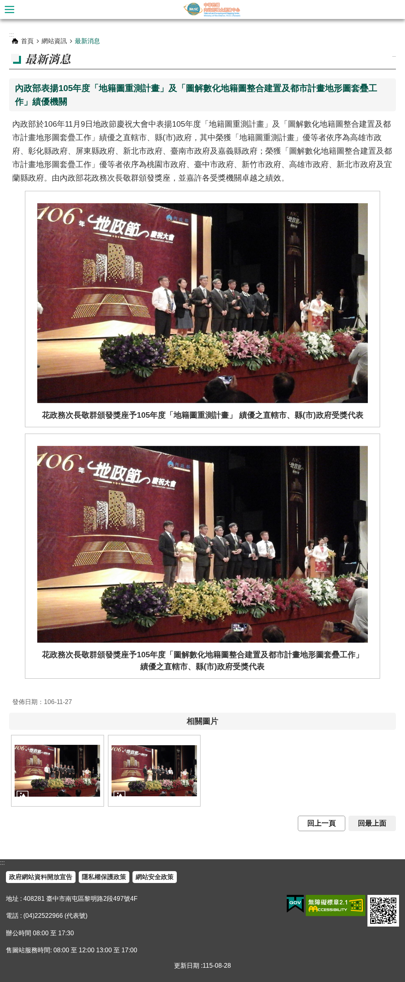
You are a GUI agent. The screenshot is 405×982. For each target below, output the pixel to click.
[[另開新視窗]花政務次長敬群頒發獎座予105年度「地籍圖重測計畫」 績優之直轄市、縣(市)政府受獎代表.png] (57, 770)
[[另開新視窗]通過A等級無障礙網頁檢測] (335, 905)
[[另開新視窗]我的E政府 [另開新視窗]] (295, 904)
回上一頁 (321, 823)
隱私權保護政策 (104, 877)
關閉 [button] (9, 9)
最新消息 (87, 41)
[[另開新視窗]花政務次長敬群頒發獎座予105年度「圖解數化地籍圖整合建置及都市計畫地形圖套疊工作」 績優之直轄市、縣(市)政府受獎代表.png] (154, 770)
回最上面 (372, 823)
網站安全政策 (155, 877)
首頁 (27, 41)
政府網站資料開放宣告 (40, 877)
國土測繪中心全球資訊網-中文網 (212, 9)
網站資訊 (54, 41)
